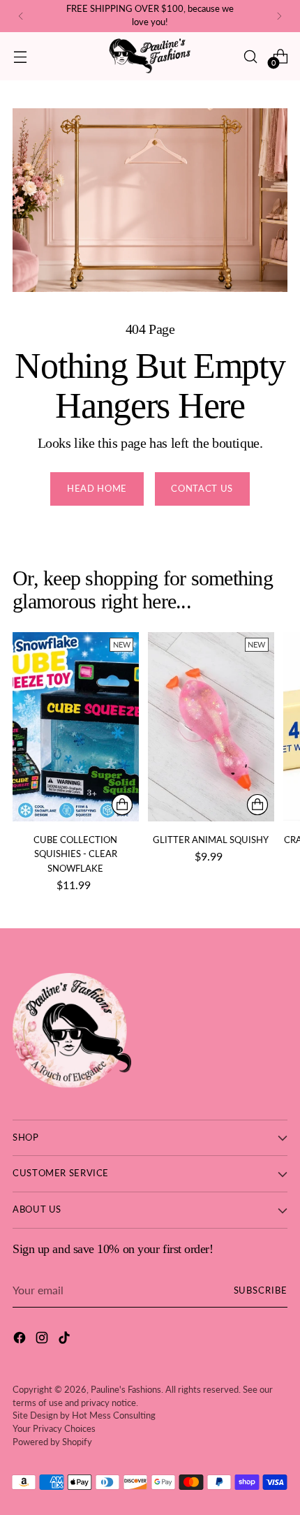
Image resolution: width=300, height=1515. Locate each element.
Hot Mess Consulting (114, 1415)
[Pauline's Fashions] (150, 56)
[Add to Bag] (122, 804)
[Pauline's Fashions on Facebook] (21, 1340)
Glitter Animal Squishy (211, 839)
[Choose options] (257, 804)
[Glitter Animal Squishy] (211, 726)
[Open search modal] (250, 56)
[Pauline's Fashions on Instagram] (43, 1340)
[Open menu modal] (20, 56)
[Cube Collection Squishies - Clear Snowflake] (76, 726)
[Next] (279, 16)
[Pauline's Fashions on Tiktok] (65, 1340)
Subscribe (261, 1290)
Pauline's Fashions (126, 1389)
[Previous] (21, 16)
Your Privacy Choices (54, 1428)
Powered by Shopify (52, 1442)
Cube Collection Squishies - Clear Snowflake (75, 853)
